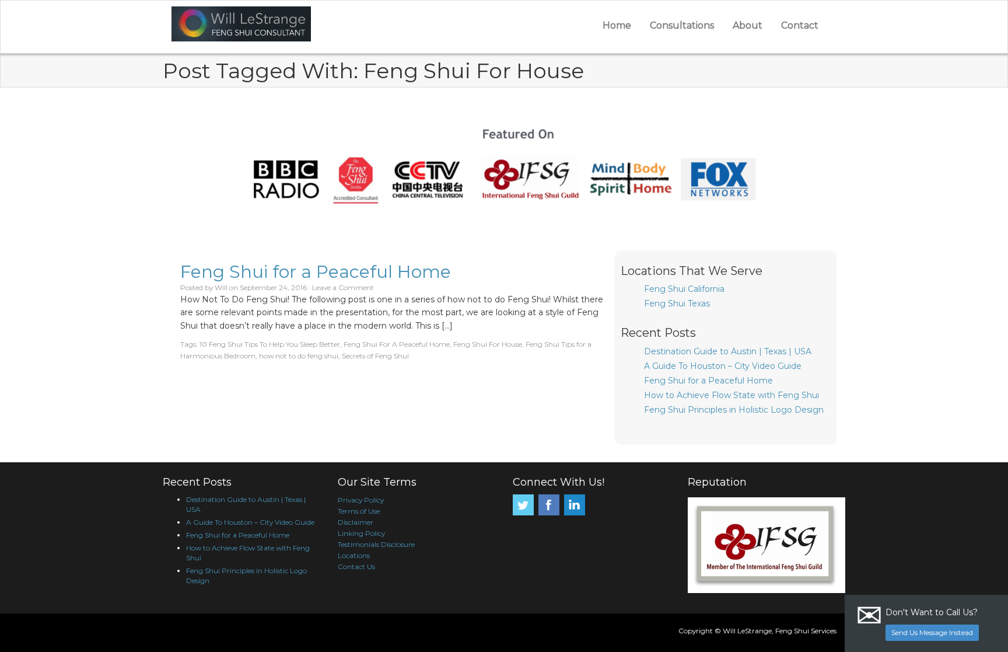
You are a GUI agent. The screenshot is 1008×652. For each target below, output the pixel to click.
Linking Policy (361, 533)
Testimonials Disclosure (376, 544)
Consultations (682, 25)
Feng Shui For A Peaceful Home (397, 344)
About (747, 25)
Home (617, 25)
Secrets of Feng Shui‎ (375, 355)
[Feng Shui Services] (305, 23)
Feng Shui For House (487, 344)
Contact (799, 25)
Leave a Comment (343, 287)
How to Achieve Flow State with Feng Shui (731, 395)
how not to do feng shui (298, 355)
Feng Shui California (684, 289)
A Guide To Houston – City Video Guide (723, 366)
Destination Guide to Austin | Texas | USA (727, 351)
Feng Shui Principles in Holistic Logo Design (734, 410)
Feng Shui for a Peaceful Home (315, 272)
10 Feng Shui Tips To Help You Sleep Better (270, 344)
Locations (354, 555)
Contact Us (356, 566)
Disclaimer (355, 522)
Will (221, 287)
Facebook (548, 504)
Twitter (523, 504)
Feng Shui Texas (677, 303)
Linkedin (574, 504)
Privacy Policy (361, 500)
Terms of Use (359, 511)
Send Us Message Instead (932, 632)
